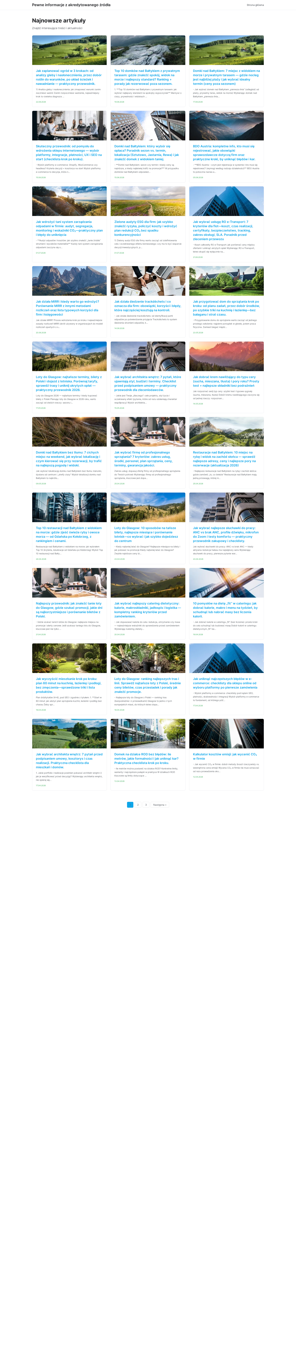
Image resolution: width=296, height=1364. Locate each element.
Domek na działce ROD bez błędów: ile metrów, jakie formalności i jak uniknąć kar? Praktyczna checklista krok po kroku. (146, 758)
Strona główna (255, 4)
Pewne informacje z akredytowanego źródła (71, 5)
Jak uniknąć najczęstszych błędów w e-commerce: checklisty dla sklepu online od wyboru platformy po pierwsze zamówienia (225, 683)
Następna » (159, 804)
